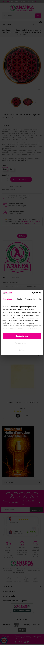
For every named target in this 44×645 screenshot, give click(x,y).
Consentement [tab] (7, 299)
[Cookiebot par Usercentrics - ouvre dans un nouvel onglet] (32, 293)
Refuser (22, 350)
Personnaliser (21, 343)
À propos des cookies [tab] (33, 299)
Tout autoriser (22, 336)
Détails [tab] (19, 299)
